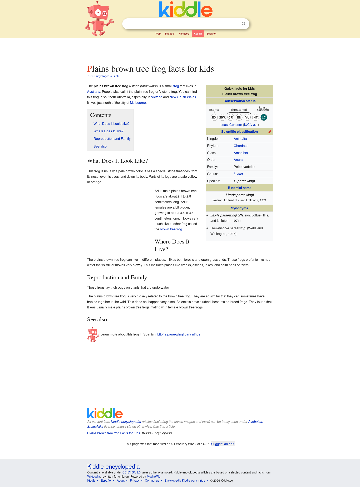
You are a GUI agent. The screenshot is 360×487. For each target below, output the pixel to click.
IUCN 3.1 (251, 124)
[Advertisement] (179, 49)
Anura (238, 159)
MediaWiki (153, 476)
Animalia (240, 138)
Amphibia (241, 152)
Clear (235, 23)
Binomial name (239, 187)
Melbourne (138, 102)
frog (176, 85)
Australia (93, 91)
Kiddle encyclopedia (126, 421)
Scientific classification (239, 131)
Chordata (241, 145)
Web (158, 33)
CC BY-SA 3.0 (131, 472)
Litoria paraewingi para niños (178, 334)
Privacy (135, 480)
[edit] (269, 131)
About (121, 480)
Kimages (184, 33)
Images (169, 33)
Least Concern (231, 124)
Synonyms (239, 208)
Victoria (156, 96)
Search (244, 24)
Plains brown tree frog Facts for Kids (113, 433)
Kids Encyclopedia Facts (103, 76)
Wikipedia (93, 476)
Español (211, 33)
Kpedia (198, 33)
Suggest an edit (222, 443)
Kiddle (91, 480)
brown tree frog (171, 229)
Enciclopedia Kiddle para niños (185, 480)
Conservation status (240, 100)
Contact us (152, 480)
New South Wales (183, 96)
